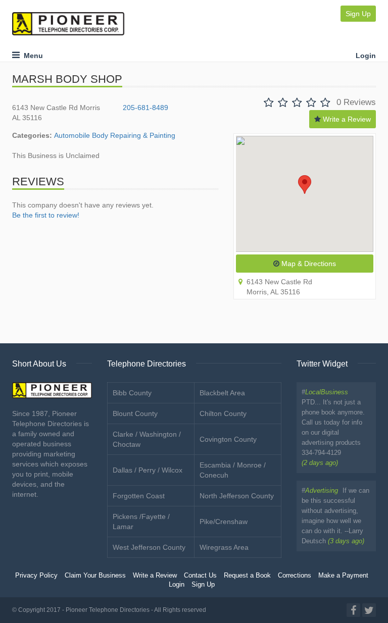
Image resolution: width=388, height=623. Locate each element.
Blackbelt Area (222, 393)
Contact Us (200, 575)
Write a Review (346, 119)
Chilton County (223, 413)
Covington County (228, 439)
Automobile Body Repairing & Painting (114, 135)
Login (366, 55)
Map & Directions (307, 263)
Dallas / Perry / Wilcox (147, 470)
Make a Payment (343, 575)
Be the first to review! (45, 215)
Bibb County (132, 393)
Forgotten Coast (139, 496)
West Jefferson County (149, 547)
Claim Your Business (95, 575)
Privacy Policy (36, 575)
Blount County (135, 413)
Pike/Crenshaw (224, 521)
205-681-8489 (145, 107)
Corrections (294, 575)
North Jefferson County (237, 496)
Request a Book (247, 575)
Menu (31, 55)
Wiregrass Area (224, 547)
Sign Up (358, 14)
